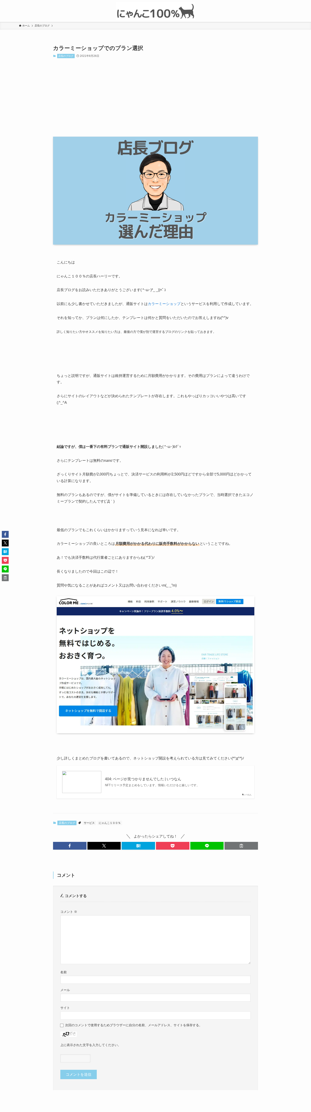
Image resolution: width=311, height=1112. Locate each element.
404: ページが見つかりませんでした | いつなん (143, 779)
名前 (63, 972)
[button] (70, 846)
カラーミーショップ (164, 304)
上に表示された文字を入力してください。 (90, 1045)
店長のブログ (65, 56)
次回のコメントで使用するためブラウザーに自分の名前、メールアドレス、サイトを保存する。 (133, 1025)
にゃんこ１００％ (110, 823)
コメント (68, 912)
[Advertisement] (155, 97)
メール (65, 990)
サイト (65, 1008)
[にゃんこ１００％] (155, 11)
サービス (89, 823)
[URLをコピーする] (241, 846)
